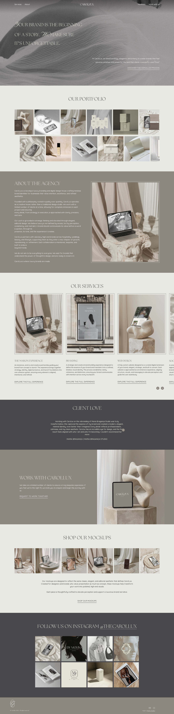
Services (17, 4)
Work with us (154, 4)
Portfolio (141, 4)
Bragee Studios (151, 710)
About (27, 4)
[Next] (123, 430)
